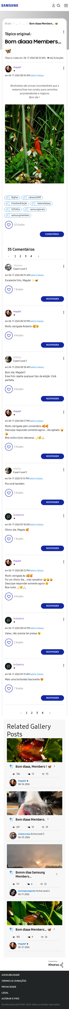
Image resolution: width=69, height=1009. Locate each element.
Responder (52, 299)
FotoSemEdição (19, 203)
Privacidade (9, 987)
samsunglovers (37, 209)
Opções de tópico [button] (58, 31)
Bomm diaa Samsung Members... (30, 874)
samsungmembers (20, 215)
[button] (58, 68)
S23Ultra (15, 209)
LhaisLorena (24, 834)
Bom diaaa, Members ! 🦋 (34, 766)
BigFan (14, 197)
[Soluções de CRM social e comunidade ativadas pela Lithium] (56, 963)
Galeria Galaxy (37, 75)
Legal (5, 992)
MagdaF (22, 781)
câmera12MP (35, 197)
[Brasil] (9, 5)
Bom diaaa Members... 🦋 (33, 929)
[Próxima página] (37, 256)
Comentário (52, 234)
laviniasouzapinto (27, 891)
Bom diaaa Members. (30, 819)
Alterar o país (10, 998)
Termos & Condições (14, 981)
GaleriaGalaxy (44, 203)
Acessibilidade (11, 975)
